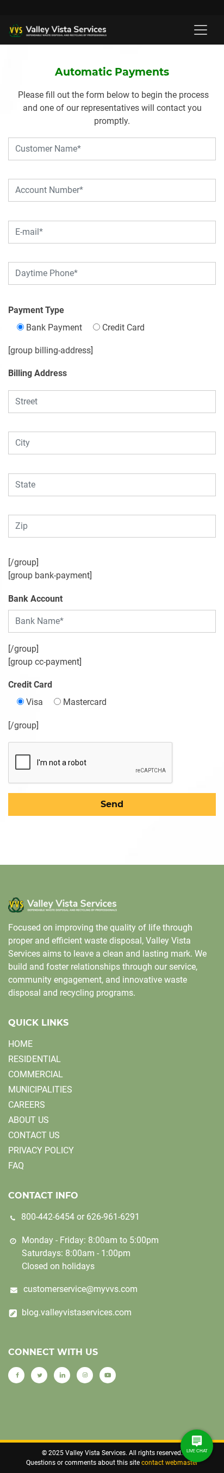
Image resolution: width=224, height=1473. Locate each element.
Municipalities (40, 1089)
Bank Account (35, 599)
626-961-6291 (113, 1217)
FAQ (16, 1165)
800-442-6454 (47, 1217)
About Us (28, 1120)
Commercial (35, 1074)
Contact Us (34, 1135)
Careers (26, 1105)
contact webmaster (169, 1462)
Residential (34, 1059)
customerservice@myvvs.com (80, 1289)
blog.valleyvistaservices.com (77, 1312)
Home (20, 1044)
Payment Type (36, 310)
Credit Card (30, 684)
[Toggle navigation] (200, 30)
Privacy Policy (41, 1150)
